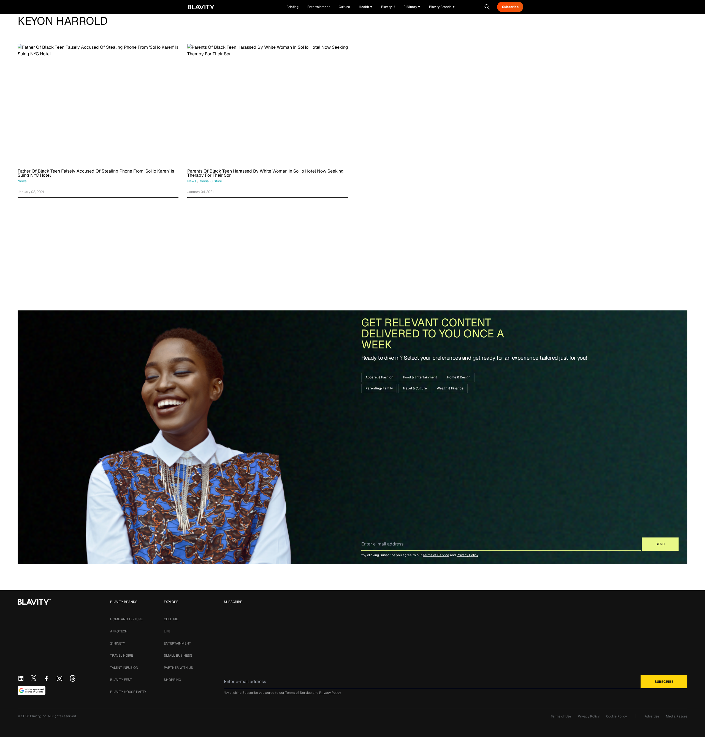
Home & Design (458, 377)
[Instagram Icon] (59, 678)
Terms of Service (436, 555)
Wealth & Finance (450, 388)
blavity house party (128, 692)
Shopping (172, 680)
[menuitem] (365, 7)
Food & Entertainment (420, 377)
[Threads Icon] (72, 678)
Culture (171, 619)
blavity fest (121, 680)
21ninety (117, 643)
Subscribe (510, 7)
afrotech (119, 631)
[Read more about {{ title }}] (98, 104)
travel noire (121, 655)
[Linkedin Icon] (21, 678)
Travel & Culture (415, 388)
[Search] (487, 6)
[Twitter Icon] (33, 678)
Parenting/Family (379, 388)
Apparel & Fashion (379, 377)
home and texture (126, 619)
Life (167, 631)
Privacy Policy (467, 555)
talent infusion (124, 667)
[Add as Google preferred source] (31, 690)
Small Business (178, 655)
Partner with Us (178, 667)
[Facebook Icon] (46, 678)
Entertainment (177, 643)
